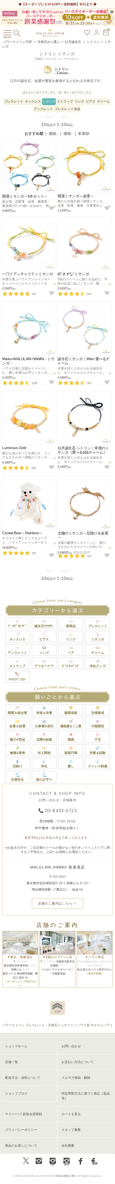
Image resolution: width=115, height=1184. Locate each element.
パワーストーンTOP (17, 42)
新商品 (71, 626)
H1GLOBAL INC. (66, 1175)
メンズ (44, 653)
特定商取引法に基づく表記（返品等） (86, 1096)
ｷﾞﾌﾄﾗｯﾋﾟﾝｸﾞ (71, 666)
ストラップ (65, 101)
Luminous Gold (14, 448)
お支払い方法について (78, 1062)
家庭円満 (70, 753)
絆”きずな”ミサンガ (73, 274)
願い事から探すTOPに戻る (75, 92)
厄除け (17, 766)
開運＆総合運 (17, 713)
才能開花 (97, 726)
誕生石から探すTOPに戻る (39, 92)
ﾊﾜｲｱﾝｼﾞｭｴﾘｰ (17, 679)
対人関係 (44, 753)
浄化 (44, 766)
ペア (71, 653)
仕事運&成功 (44, 726)
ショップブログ (16, 1093)
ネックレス (33, 101)
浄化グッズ (98, 666)
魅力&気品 (17, 739)
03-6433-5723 (61, 810)
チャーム (103, 101)
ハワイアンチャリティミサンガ (27, 274)
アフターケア (44, 666)
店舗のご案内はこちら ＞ (57, 903)
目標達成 (97, 713)
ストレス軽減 (97, 766)
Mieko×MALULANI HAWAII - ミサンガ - (28, 361)
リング (79, 101)
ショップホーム (16, 1046)
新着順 (83, 133)
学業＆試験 (98, 753)
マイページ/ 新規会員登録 (23, 1114)
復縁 (71, 739)
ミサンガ (49, 101)
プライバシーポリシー (21, 1130)
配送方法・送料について (22, 1078)
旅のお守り (44, 779)
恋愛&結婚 (44, 739)
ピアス (90, 101)
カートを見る (71, 1114)
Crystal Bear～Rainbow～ (22, 533)
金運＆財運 (17, 726)
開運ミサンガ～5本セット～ (25, 196)
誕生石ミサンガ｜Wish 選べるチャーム (83, 361)
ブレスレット (13, 101)
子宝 (97, 739)
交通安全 (17, 779)
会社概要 (68, 1145)
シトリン (93, 42)
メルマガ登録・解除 (76, 1078)
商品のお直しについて (21, 1145)
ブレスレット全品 (67, 109)
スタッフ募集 (71, 1130)
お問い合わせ (71, 1046)
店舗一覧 (11, 1062)
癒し (71, 766)
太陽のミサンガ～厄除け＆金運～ (82, 535)
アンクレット (43, 109)
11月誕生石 (73, 42)
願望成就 (70, 713)
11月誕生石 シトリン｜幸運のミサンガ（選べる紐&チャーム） (83, 450)
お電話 (42, 4)
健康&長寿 (17, 753)
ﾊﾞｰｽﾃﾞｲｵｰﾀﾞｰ (17, 626)
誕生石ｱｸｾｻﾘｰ (44, 626)
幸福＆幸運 (44, 713)
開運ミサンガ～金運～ (75, 196)
